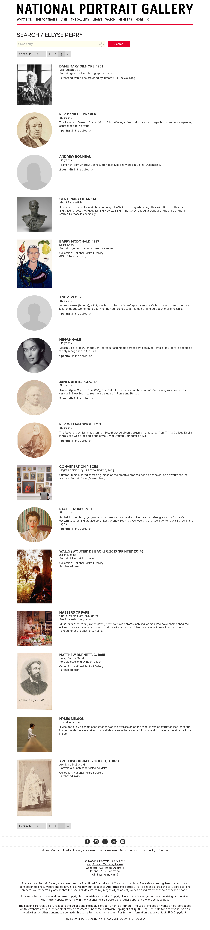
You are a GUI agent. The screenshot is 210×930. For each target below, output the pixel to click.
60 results (25, 54)
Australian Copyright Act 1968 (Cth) (125, 909)
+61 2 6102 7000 (109, 871)
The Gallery (80, 19)
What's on (24, 19)
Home (45, 850)
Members (125, 19)
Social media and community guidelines (144, 850)
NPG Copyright (176, 912)
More (139, 19)
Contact (56, 850)
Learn (97, 19)
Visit (64, 19)
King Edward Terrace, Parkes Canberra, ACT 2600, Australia (105, 866)
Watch (110, 19)
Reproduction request (102, 912)
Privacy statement (84, 850)
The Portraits (46, 19)
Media (67, 850)
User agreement (108, 850)
